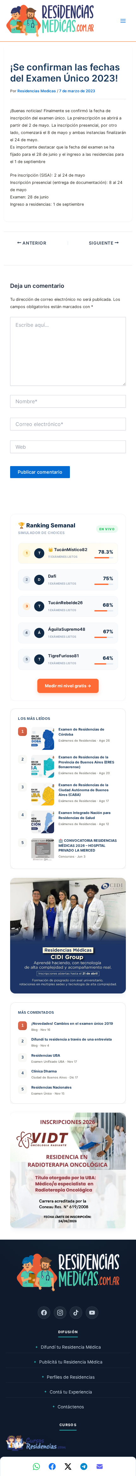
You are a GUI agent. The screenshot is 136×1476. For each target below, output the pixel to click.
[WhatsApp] (36, 1466)
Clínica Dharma (44, 1071)
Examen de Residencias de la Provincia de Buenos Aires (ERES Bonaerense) (86, 762)
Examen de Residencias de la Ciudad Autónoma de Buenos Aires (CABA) (83, 790)
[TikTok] (76, 1312)
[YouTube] (92, 1312)
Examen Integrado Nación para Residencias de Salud (84, 815)
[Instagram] (60, 1312)
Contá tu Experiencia (68, 1391)
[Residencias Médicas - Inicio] (50, 20)
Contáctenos (68, 1406)
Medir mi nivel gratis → (68, 685)
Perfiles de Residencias (68, 1377)
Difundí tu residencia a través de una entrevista (71, 1039)
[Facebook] (44, 1312)
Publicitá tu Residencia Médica (68, 1361)
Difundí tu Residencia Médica (68, 1347)
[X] (68, 1466)
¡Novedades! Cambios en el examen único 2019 (72, 1023)
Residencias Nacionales (51, 1087)
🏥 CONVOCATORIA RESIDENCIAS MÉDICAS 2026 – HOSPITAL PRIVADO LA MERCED (88, 845)
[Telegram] (84, 1466)
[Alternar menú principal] (123, 20)
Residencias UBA (45, 1055)
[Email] (100, 1466)
